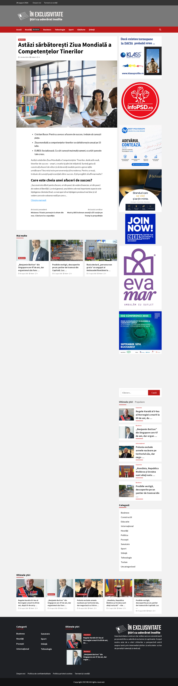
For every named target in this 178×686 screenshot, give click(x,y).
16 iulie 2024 (24, 57)
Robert (33, 57)
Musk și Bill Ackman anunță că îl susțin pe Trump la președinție (85, 212)
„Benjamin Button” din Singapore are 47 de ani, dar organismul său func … (31, 267)
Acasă (18, 29)
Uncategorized (128, 566)
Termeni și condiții (50, 3)
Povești (124, 539)
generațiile (87, 167)
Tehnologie (60, 29)
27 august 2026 (58, 273)
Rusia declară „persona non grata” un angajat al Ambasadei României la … (99, 267)
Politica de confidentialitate (39, 673)
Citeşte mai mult (38, 200)
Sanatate (139, 407)
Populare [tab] (140, 401)
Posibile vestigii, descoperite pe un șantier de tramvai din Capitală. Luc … (66, 267)
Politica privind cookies (62, 673)
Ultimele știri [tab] (126, 401)
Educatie (125, 521)
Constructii (126, 517)
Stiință (124, 553)
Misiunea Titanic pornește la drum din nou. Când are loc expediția (47, 212)
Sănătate (81, 29)
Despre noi (37, 3)
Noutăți (32, 29)
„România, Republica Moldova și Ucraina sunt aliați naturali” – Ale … (116, 603)
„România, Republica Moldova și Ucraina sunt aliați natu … (147, 472)
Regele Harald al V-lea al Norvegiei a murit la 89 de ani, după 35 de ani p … (28, 603)
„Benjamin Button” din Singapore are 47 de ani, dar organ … (147, 432)
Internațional (140, 443)
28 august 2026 (24, 273)
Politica (124, 535)
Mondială (55, 160)
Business (47, 29)
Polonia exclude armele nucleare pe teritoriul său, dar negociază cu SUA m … (88, 603)
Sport (71, 29)
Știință (92, 29)
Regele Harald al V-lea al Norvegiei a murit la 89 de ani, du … (148, 415)
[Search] (160, 29)
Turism (124, 562)
